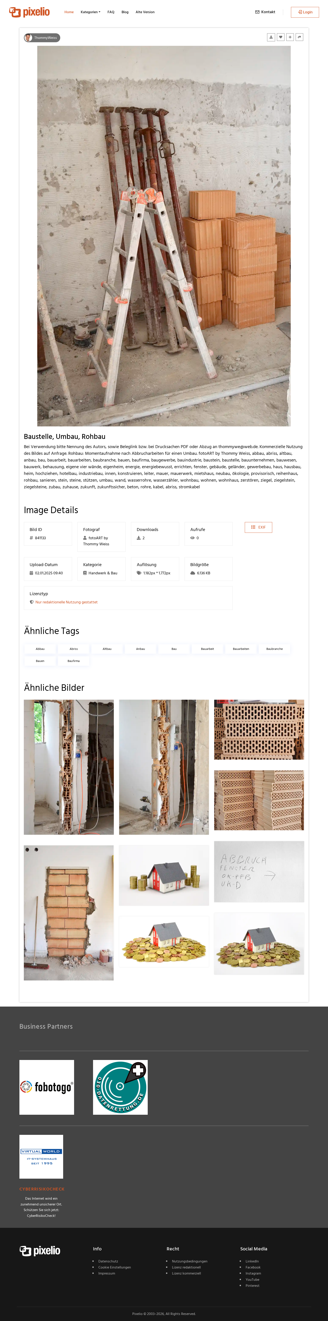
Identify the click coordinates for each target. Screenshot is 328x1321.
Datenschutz (108, 1261)
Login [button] (308, 12)
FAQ (111, 12)
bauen (40, 661)
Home (69, 12)
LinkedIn (252, 1261)
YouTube (252, 1280)
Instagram (253, 1273)
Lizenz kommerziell (186, 1273)
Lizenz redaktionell (186, 1267)
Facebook (253, 1267)
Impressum (106, 1273)
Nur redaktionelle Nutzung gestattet (66, 602)
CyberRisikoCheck (42, 1189)
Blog (125, 12)
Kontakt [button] (268, 12)
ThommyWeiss (45, 38)
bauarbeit (207, 648)
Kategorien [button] (89, 12)
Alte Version (145, 12)
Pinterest (252, 1286)
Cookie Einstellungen (114, 1267)
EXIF (261, 527)
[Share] (299, 37)
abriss (74, 648)
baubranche (274, 648)
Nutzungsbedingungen (190, 1261)
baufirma (74, 661)
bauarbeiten (241, 648)
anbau (140, 648)
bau (174, 648)
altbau (107, 648)
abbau (40, 648)
